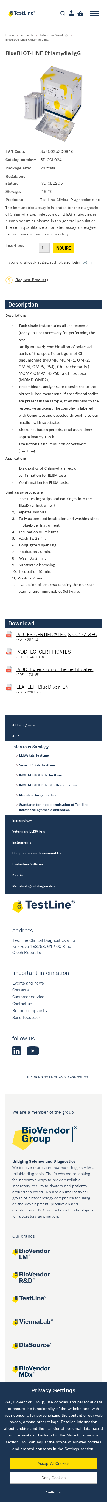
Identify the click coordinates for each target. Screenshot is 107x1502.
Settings (53, 1492)
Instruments (22, 842)
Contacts (20, 990)
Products (27, 35)
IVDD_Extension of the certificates (55, 669)
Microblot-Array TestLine (38, 795)
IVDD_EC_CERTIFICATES (43, 651)
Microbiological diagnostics (34, 886)
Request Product (30, 279)
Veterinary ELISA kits (28, 831)
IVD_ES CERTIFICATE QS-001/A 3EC (56, 634)
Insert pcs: (15, 245)
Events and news (28, 983)
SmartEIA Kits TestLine (37, 765)
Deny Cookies (53, 1478)
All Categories (23, 725)
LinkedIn (16, 1050)
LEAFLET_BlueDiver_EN (42, 687)
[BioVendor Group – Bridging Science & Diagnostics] (53, 1139)
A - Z (15, 736)
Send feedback (26, 1017)
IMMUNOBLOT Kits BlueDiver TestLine (48, 785)
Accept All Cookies (53, 1463)
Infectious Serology (54, 35)
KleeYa (18, 875)
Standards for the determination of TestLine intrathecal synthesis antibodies (54, 807)
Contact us (22, 1003)
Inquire (63, 248)
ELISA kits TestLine (34, 755)
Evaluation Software (28, 864)
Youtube (33, 1050)
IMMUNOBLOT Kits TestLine (40, 775)
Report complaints (29, 1010)
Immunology (22, 820)
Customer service (28, 996)
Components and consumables (37, 853)
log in (86, 262)
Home (9, 35)
